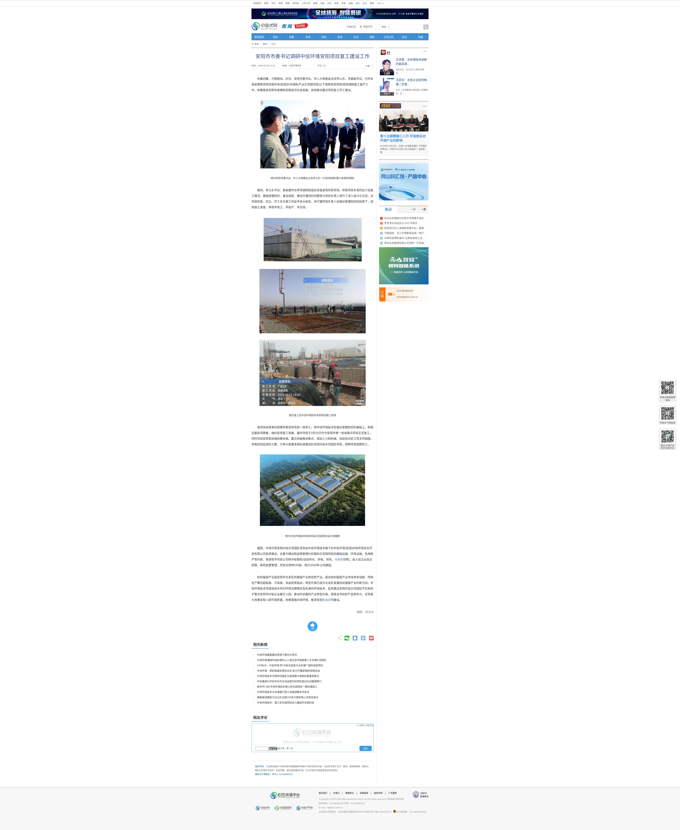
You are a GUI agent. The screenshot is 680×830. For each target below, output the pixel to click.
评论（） (322, 66)
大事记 (336, 793)
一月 (413, 209)
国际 (372, 37)
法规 (322, 3)
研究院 (296, 3)
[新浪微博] (371, 637)
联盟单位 (349, 793)
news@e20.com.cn (407, 296)
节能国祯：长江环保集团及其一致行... (405, 233)
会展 (350, 3)
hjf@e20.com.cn (335, 807)
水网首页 (257, 3)
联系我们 (323, 793)
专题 (280, 3)
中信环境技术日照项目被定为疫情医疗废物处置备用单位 (288, 676)
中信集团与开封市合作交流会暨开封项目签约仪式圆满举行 (289, 681)
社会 (356, 37)
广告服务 (392, 793)
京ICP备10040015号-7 (381, 812)
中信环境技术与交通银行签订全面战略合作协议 (283, 692)
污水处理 (340, 559)
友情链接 (364, 793)
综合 (275, 37)
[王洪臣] (387, 59)
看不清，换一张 (285, 748)
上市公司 (306, 3)
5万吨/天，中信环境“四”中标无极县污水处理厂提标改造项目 (290, 665)
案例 (372, 3)
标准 (336, 3)
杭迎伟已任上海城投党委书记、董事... (405, 228)
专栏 (273, 3)
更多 (425, 51)
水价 (358, 3)
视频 (287, 3)
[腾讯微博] (363, 637)
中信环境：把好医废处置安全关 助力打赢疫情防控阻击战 (288, 670)
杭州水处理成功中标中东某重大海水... (405, 218)
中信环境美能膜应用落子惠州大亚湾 (277, 654)
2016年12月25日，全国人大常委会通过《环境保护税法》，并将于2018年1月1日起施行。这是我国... (403, 149)
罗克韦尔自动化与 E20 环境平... (402, 223)
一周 (423, 209)
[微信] (347, 637)
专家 (343, 3)
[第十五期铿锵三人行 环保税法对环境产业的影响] (404, 111)
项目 (323, 37)
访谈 (404, 37)
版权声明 (378, 793)
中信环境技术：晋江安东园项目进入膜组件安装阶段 (285, 702)
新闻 (266, 3)
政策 (315, 3)
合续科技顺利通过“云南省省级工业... (404, 238)
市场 (307, 37)
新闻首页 (259, 37)
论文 (329, 3)
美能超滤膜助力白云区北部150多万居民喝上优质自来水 (287, 697)
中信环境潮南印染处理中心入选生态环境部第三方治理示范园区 (292, 660)
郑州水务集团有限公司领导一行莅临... (405, 243)
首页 (257, 44)
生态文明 (328, 599)
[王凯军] (387, 79)
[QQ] (355, 637)
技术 (340, 37)
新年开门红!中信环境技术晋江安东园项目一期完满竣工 (287, 686)
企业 (365, 3)
